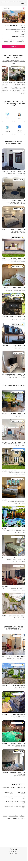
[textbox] (19, 42)
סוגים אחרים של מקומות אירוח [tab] (18, 787)
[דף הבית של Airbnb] (24, 8)
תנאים (11, 853)
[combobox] (13, 36)
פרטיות (15, 853)
